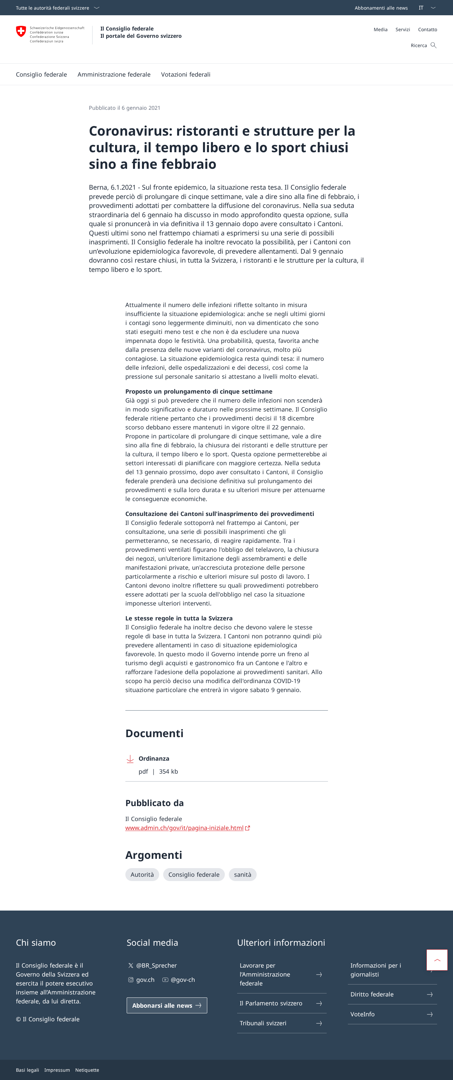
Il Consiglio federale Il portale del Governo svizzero (141, 32)
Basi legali (27, 1070)
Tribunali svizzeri (263, 1023)
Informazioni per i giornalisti (376, 969)
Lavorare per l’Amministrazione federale (265, 974)
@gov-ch (183, 980)
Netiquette (87, 1070)
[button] (41, 74)
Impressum (57, 1070)
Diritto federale (372, 994)
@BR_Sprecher (156, 965)
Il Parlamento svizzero (271, 1003)
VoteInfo (363, 1014)
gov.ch (145, 980)
